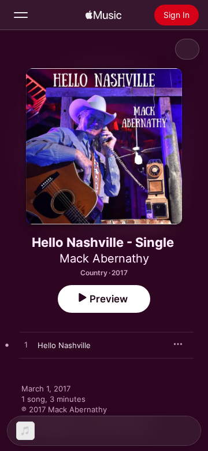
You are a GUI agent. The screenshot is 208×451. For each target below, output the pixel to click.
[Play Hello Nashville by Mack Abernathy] (26, 345)
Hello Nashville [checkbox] (64, 345)
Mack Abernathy (104, 258)
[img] (103, 15)
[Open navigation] (21, 15)
